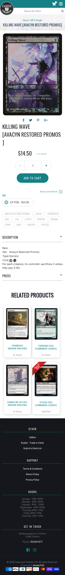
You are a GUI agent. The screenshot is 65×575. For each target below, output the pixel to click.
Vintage (45, 224)
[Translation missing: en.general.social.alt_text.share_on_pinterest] (38, 120)
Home (26, 20)
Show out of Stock (48, 191)
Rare (19, 224)
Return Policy (32, 474)
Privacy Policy (32, 480)
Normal (54, 219)
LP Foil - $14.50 (19, 202)
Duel (7, 219)
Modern (41, 219)
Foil (17, 219)
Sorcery (31, 224)
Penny (8, 224)
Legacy (28, 219)
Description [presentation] (10, 237)
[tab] (32, 238)
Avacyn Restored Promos (17, 213)
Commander (53, 213)
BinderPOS (38, 565)
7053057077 (36, 542)
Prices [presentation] (6, 275)
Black (38, 213)
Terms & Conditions (32, 469)
